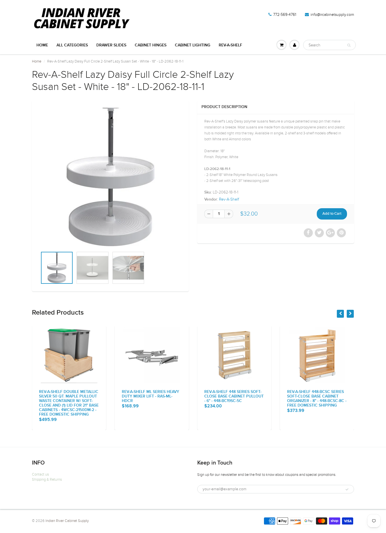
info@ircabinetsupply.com (332, 14)
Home (42, 45)
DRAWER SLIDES (111, 45)
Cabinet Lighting (192, 45)
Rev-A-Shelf (230, 45)
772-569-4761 (284, 14)
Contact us (40, 474)
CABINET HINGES (150, 45)
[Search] (349, 45)
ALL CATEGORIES (72, 45)
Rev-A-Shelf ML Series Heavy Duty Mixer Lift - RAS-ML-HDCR (150, 396)
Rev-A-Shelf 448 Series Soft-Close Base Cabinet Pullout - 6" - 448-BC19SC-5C (234, 396)
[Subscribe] (347, 489)
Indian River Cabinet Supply (67, 521)
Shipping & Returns (47, 479)
